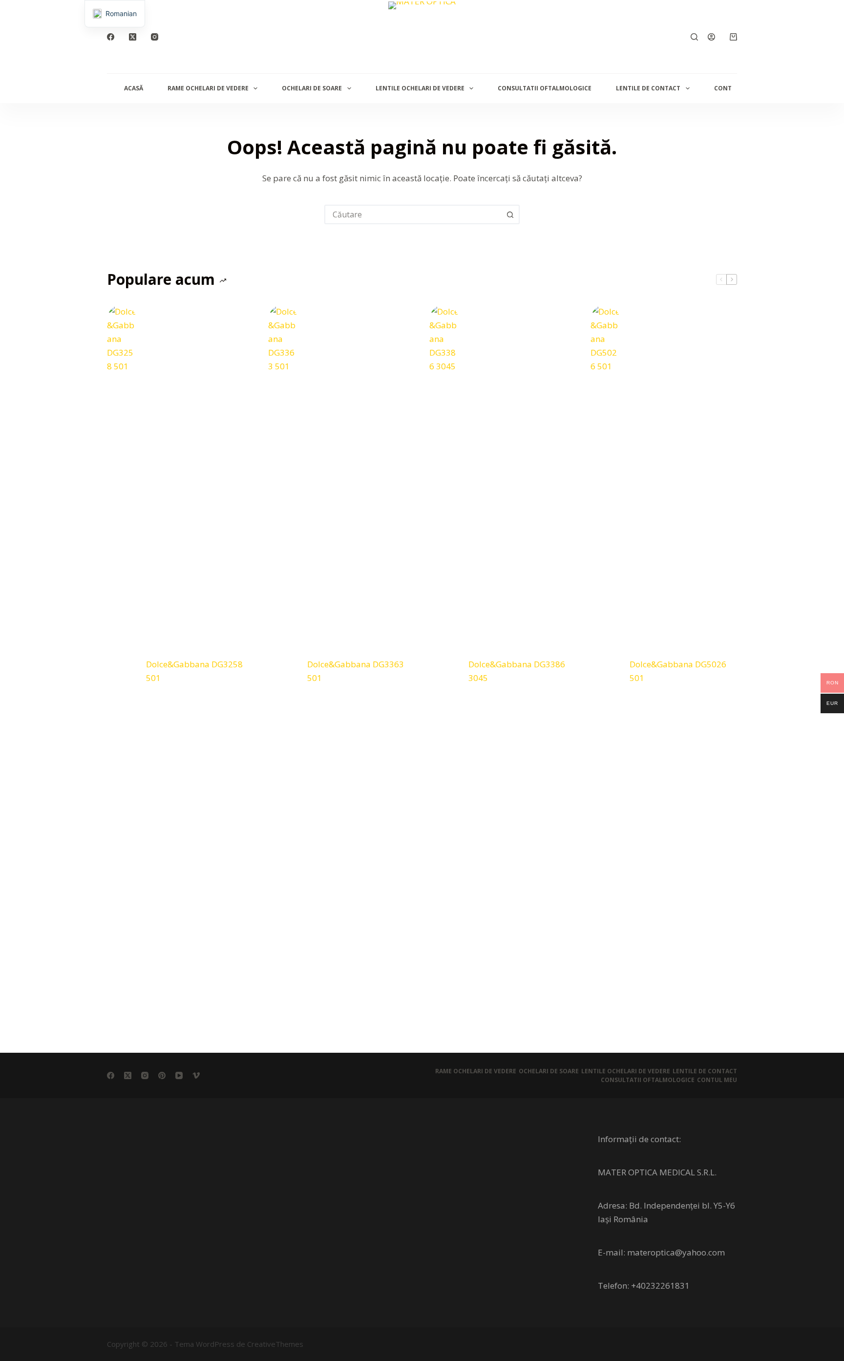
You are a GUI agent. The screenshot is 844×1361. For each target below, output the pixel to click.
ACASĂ (133, 88)
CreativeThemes (275, 1344)
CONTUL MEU (717, 1080)
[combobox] (413, 214)
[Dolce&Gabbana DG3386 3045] (444, 671)
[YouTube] (179, 1075)
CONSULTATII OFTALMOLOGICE (544, 88)
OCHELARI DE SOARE (312, 88)
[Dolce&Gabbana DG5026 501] (605, 671)
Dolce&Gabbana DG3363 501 (355, 671)
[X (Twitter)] (132, 37)
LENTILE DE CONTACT (648, 88)
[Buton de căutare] (510, 214)
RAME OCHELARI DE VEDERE (208, 88)
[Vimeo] (196, 1075)
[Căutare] (694, 37)
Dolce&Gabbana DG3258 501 (194, 671)
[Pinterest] (162, 1075)
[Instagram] (154, 37)
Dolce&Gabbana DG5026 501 (678, 671)
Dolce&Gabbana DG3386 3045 (516, 671)
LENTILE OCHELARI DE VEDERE (420, 88)
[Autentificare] (711, 37)
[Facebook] (110, 37)
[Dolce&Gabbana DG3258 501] (121, 671)
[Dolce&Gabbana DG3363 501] (282, 671)
